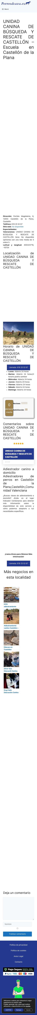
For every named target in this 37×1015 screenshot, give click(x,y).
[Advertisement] (18, 138)
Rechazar (18, 1010)
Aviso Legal (18, 956)
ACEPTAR (8, 1010)
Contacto (18, 962)
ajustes (28, 1006)
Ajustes (28, 1010)
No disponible (17, 227)
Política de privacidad (18, 945)
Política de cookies (18, 951)
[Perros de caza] (16, 3)
